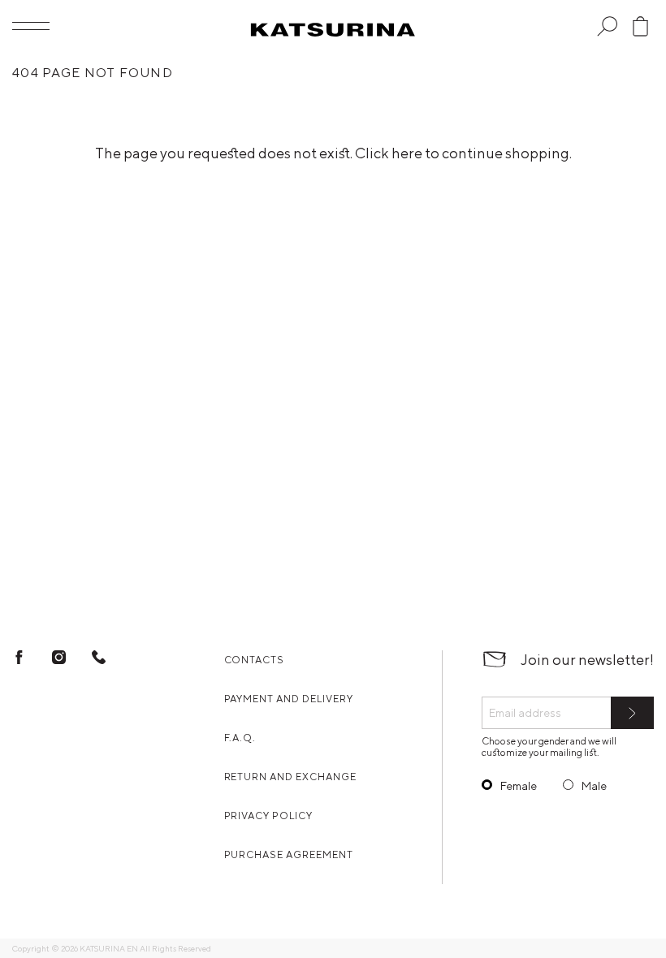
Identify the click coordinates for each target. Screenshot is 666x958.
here (406, 153)
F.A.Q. (240, 737)
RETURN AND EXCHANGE (290, 776)
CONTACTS (254, 660)
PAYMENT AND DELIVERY (288, 699)
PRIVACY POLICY (268, 815)
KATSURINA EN (109, 948)
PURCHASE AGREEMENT (288, 854)
